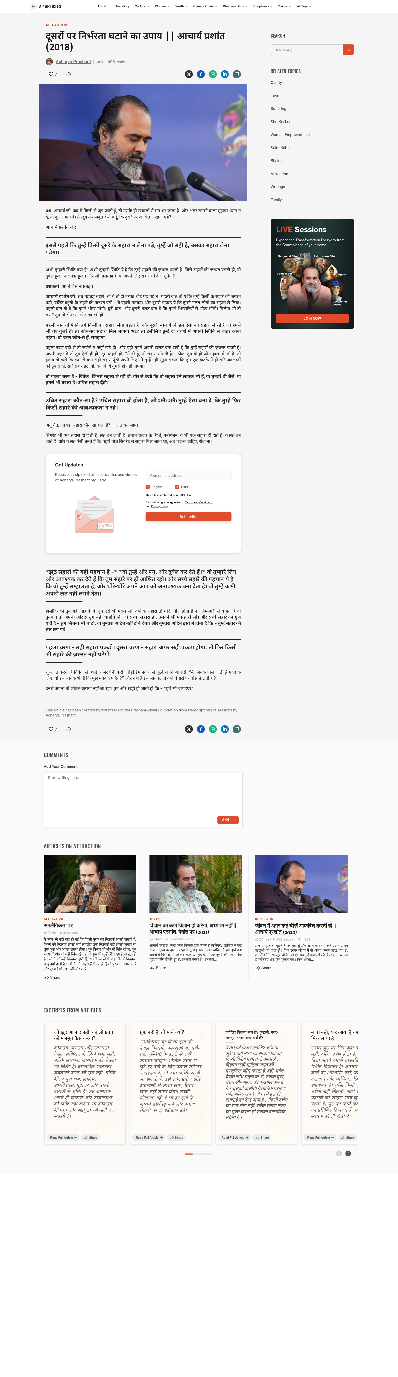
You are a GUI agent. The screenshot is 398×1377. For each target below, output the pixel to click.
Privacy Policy (159, 506)
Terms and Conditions (199, 502)
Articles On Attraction (72, 845)
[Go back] (33, 6)
